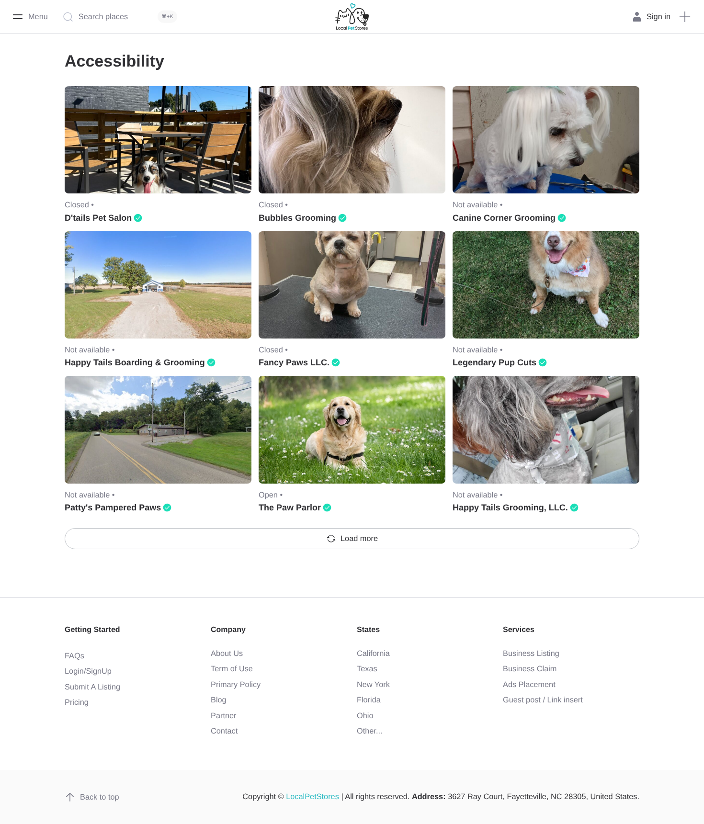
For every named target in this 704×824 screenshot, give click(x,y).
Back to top (99, 797)
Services (518, 630)
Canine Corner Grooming (504, 218)
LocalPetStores (312, 796)
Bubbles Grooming (297, 218)
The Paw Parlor (290, 507)
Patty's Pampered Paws (113, 507)
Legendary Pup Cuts (494, 362)
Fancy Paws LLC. (294, 362)
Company (228, 630)
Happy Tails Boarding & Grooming (135, 362)
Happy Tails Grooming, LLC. (510, 507)
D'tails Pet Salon (98, 218)
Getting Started (92, 630)
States (368, 630)
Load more (359, 538)
